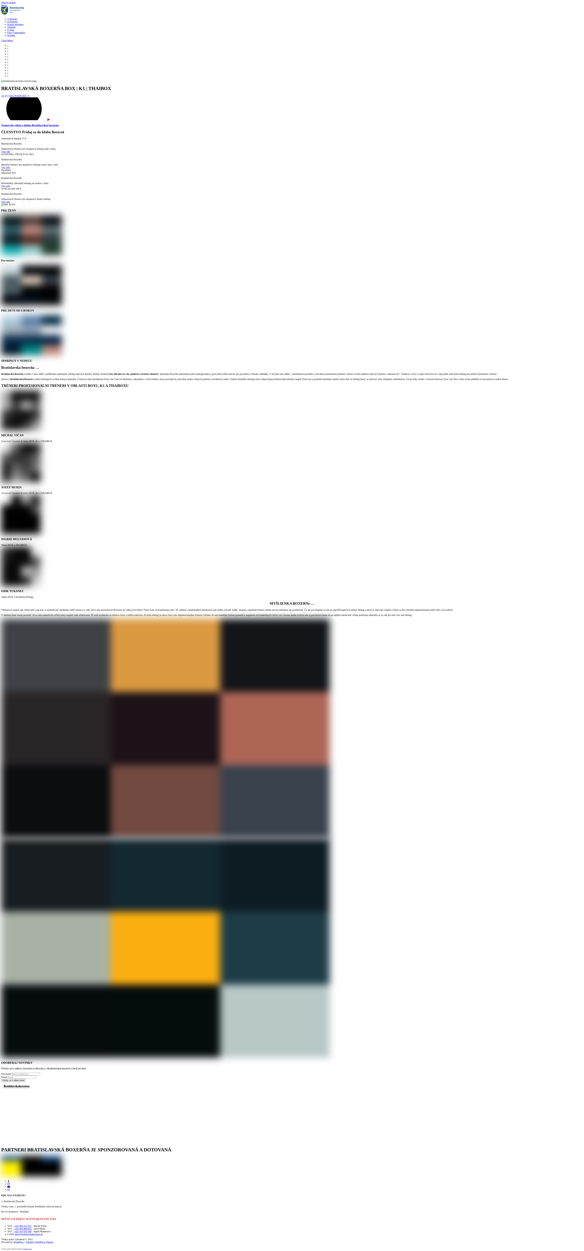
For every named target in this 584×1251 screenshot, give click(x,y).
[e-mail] (8, 1189)
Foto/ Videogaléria (16, 32)
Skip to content (8, 2)
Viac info (5, 167)
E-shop (10, 30)
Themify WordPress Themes (39, 1242)
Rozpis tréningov (15, 24)
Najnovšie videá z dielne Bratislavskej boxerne (30, 125)
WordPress (18, 1242)
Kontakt (11, 35)
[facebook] (8, 1181)
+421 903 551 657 (23, 1226)
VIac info (5, 151)
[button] (7, 45)
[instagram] (8, 1184)
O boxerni (12, 19)
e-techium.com (27, 1249)
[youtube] (8, 1186)
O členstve (12, 21)
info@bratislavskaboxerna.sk (29, 1234)
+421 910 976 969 (23, 1231)
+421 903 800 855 (23, 1228)
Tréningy (11, 27)
